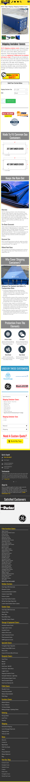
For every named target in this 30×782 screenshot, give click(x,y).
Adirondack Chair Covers (8, 544)
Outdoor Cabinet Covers (8, 573)
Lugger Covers (5, 671)
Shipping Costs (5, 731)
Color (2, 93)
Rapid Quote (5, 744)
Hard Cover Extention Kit (7, 683)
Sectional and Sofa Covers (8, 532)
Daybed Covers (5, 551)
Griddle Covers (5, 557)
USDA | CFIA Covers (6, 632)
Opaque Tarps (5, 612)
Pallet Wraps (4, 696)
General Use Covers (6, 776)
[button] (25, 11)
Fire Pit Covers (5, 535)
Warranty (4, 720)
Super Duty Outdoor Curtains (8, 599)
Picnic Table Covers (6, 543)
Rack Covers (4, 650)
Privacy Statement (6, 751)
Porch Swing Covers (7, 565)
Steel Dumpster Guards (7, 680)
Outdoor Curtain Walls (7, 594)
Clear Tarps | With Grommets (8, 587)
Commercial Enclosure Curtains (9, 591)
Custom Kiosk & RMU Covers (8, 648)
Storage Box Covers (6, 562)
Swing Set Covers (6, 559)
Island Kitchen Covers (7, 550)
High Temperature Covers (8, 635)
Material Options (5, 702)
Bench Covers (5, 547)
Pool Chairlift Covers (7, 568)
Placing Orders (5, 715)
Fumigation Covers (6, 774)
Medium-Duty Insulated (7, 694)
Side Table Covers (6, 578)
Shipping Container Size (6, 89)
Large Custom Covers (7, 627)
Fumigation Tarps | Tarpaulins (8, 646)
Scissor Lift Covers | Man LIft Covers (10, 653)
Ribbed (3, 661)
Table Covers (5, 531)
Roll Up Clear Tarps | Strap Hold (9, 601)
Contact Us (4, 742)
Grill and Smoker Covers (8, 540)
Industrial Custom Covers (7, 625)
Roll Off (3, 664)
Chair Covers (5, 534)
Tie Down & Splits (6, 707)
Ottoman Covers (6, 537)
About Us (4, 740)
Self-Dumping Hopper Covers (9, 678)
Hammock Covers (6, 563)
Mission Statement (6, 754)
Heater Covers (5, 572)
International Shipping (7, 726)
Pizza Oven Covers (6, 566)
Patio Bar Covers (6, 556)
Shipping (11, 6)
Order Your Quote (6, 747)
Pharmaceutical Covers (7, 637)
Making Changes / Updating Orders (10, 709)
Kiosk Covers (4, 771)
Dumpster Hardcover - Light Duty (9, 675)
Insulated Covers (5, 630)
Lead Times (4, 718)
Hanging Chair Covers (7, 569)
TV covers (4, 579)
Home (2, 6)
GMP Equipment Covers (7, 639)
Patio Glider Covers (6, 575)
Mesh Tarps (4, 614)
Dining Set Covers (6, 538)
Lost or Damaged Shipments (8, 729)
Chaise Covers (5, 546)
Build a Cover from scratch (8, 581)
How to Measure (5, 704)
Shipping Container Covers (8, 673)
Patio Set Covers (6, 554)
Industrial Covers (5, 767)
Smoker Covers (5, 576)
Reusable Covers (5, 689)
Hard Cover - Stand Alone (8, 668)
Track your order (5, 733)
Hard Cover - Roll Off (6, 666)
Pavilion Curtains (5, 596)
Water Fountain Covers (7, 560)
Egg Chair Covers (6, 571)
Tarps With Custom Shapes (8, 619)
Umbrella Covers (6, 541)
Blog (3, 756)
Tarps (6, 6)
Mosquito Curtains (6, 589)
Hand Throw (4, 659)
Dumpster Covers (5, 765)
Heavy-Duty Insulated (7, 691)
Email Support (6, 460)
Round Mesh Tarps (6, 617)
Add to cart (10, 101)
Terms (3, 749)
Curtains (3, 769)
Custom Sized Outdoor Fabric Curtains (10, 603)
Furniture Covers (5, 762)
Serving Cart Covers (7, 553)
